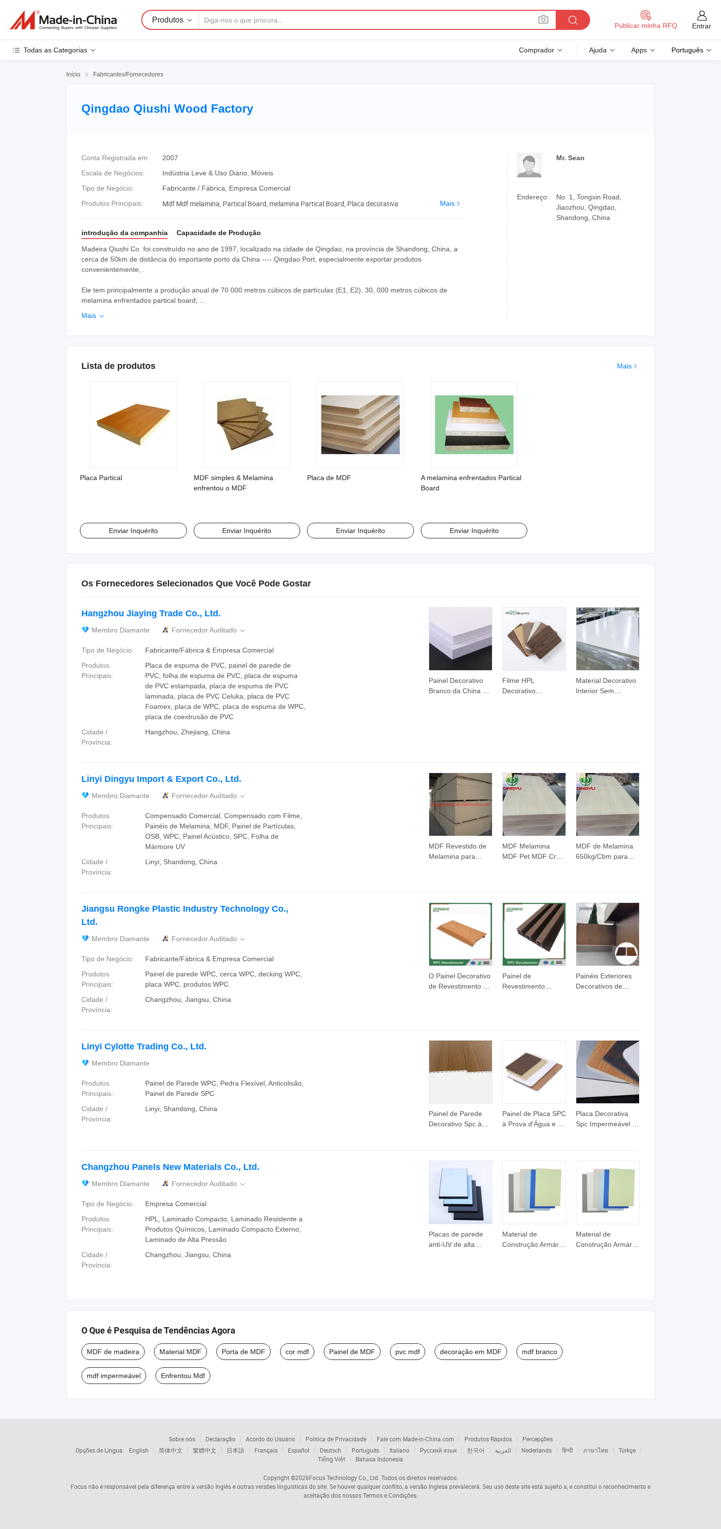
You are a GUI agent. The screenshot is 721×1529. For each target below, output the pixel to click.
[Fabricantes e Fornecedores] (63, 20)
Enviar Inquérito (133, 530)
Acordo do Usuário (270, 1439)
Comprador (536, 50)
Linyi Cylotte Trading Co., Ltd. (143, 1046)
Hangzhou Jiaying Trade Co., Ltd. (151, 613)
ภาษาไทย (595, 1450)
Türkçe (627, 1450)
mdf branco (539, 1352)
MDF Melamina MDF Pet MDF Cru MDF (531, 856)
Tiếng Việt (331, 1459)
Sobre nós (182, 1439)
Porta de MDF (243, 1352)
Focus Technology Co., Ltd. (344, 1477)
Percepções (537, 1439)
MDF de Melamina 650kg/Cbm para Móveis (604, 856)
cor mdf (297, 1352)
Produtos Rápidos (488, 1439)
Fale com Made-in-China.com (415, 1439)
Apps (639, 50)
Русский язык (438, 1450)
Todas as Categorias (55, 50)
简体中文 (170, 1450)
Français (266, 1450)
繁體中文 (204, 1450)
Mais (447, 203)
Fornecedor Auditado (209, 630)
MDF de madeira (113, 1352)
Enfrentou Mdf (183, 1376)
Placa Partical (101, 478)
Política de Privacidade (336, 1439)
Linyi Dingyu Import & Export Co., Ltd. (161, 779)
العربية (503, 1450)
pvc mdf (407, 1352)
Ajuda (598, 50)
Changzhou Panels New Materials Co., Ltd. (170, 1167)
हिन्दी (567, 1450)
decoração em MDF (471, 1352)
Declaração (220, 1439)
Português (365, 1450)
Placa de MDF (329, 478)
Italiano (399, 1450)
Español (298, 1450)
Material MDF (180, 1352)
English (139, 1450)
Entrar (701, 26)
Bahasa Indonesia (379, 1459)
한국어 (476, 1450)
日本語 (235, 1450)
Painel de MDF (352, 1352)
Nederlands (536, 1450)
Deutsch (330, 1450)
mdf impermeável (114, 1376)
